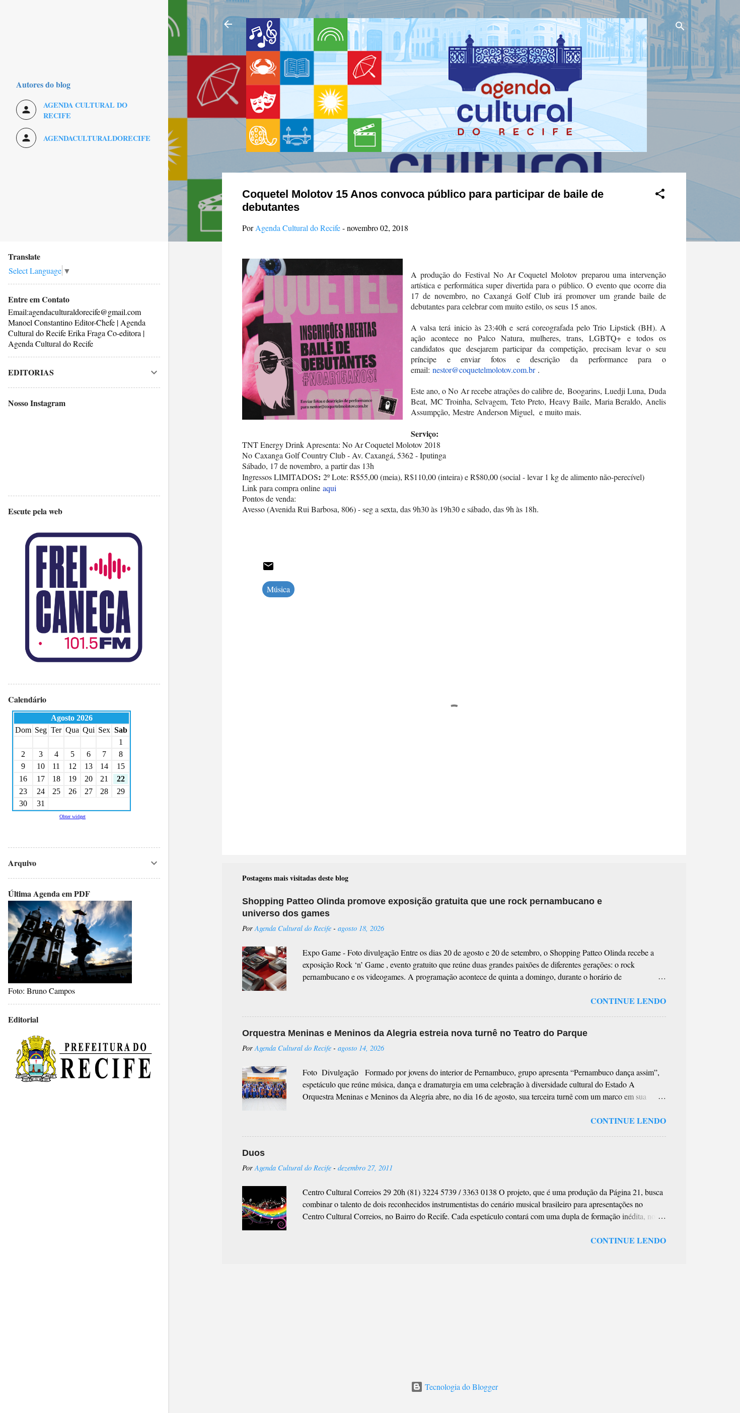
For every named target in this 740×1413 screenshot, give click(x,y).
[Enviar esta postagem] (268, 569)
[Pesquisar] (680, 27)
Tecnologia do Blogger (460, 1386)
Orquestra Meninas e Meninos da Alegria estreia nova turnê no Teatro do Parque (414, 1033)
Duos (253, 1153)
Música (278, 589)
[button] (660, 195)
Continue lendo (628, 1000)
